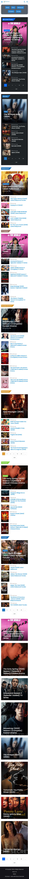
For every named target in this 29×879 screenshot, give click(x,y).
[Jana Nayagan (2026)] (14, 406)
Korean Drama (6, 306)
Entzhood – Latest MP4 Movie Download (14, 876)
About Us (14, 871)
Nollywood (20, 7)
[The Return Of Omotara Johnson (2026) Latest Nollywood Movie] (5, 597)
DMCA (14, 874)
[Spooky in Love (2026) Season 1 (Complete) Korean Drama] (5, 336)
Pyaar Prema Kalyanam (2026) (17, 442)
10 (19, 85)
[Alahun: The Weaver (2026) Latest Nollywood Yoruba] (5, 577)
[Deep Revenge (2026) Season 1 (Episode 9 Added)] (5, 289)
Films (13, 7)
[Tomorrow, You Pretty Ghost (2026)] (6, 79)
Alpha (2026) (16, 152)
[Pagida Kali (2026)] (5, 435)
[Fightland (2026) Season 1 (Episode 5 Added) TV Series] (5, 277)
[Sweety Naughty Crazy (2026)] (5, 428)
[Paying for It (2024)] (5, 205)
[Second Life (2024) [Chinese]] (5, 507)
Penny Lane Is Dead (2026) (17, 133)
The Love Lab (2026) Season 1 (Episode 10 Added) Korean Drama (19, 381)
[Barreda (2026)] (6, 146)
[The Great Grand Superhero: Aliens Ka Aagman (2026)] (5, 448)
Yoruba (18, 11)
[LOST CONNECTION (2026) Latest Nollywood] (5, 218)
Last (16, 88)
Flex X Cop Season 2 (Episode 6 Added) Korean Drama (18, 345)
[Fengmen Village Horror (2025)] (5, 493)
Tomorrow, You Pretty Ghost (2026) (18, 80)
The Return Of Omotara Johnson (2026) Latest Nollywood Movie (17, 598)
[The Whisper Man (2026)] (6, 73)
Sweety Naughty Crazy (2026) (17, 429)
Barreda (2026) (16, 146)
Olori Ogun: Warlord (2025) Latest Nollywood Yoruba (18, 199)
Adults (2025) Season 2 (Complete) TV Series (17, 268)
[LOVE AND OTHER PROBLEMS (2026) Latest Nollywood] (5, 212)
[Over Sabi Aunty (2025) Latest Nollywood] (14, 183)
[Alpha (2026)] (6, 152)
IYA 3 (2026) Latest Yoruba (18, 605)
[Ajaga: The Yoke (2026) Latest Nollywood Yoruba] (4, 588)
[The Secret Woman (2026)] (6, 139)
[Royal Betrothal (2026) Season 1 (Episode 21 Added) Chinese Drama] (5, 528)
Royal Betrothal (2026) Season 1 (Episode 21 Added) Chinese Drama (19, 527)
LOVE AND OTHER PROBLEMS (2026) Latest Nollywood (18, 212)
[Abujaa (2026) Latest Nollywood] (5, 567)
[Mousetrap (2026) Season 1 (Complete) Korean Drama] (6, 65)
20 (23, 85)
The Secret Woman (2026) (17, 140)
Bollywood (5, 392)
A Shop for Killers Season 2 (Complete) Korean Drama (18, 356)
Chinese (4, 463)
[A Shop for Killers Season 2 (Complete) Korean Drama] (5, 358)
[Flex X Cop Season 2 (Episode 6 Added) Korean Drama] (5, 346)
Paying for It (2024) (16, 205)
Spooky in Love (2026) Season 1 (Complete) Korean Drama (17, 337)
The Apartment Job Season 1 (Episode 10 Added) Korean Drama (19, 369)
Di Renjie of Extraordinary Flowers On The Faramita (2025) (18, 501)
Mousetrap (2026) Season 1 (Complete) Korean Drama (18, 66)
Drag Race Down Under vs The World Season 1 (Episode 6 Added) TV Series (13, 634)
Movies (5, 96)
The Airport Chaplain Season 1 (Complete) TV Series (17, 299)
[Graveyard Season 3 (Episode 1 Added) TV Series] (6, 57)
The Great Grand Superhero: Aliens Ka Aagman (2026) (19, 448)
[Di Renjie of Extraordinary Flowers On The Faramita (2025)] (5, 499)
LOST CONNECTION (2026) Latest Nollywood (18, 219)
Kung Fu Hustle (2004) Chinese (17, 514)
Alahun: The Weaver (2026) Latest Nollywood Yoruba (18, 574)
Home (7, 7)
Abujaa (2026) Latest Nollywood (16, 568)
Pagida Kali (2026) (16, 435)
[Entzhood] (6, 1)
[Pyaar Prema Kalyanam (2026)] (5, 441)
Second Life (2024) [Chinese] (16, 508)
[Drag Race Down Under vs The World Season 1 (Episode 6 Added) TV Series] (14, 34)
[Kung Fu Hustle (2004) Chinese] (5, 516)
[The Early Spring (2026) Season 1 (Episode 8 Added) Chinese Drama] (6, 49)
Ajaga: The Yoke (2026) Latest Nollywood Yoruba (18, 586)
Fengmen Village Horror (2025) (17, 493)
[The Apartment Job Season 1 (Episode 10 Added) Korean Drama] (5, 370)
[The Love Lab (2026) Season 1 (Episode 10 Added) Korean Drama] (5, 382)
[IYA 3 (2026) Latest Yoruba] (5, 604)
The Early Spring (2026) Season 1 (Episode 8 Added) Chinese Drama (19, 51)
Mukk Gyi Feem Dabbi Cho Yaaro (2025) (18, 422)
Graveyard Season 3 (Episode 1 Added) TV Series (18, 58)
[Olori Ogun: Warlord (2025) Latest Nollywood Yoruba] (5, 199)
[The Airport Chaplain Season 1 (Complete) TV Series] (5, 298)
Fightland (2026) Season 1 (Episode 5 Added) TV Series (19, 275)
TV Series (11, 11)
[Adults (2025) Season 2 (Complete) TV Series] (5, 268)
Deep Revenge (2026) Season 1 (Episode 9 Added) (18, 287)
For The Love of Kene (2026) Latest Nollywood (19, 225)
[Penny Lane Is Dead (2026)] (6, 133)
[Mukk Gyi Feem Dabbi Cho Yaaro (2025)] (5, 422)
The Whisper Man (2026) (19, 73)
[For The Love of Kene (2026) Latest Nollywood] (5, 225)
